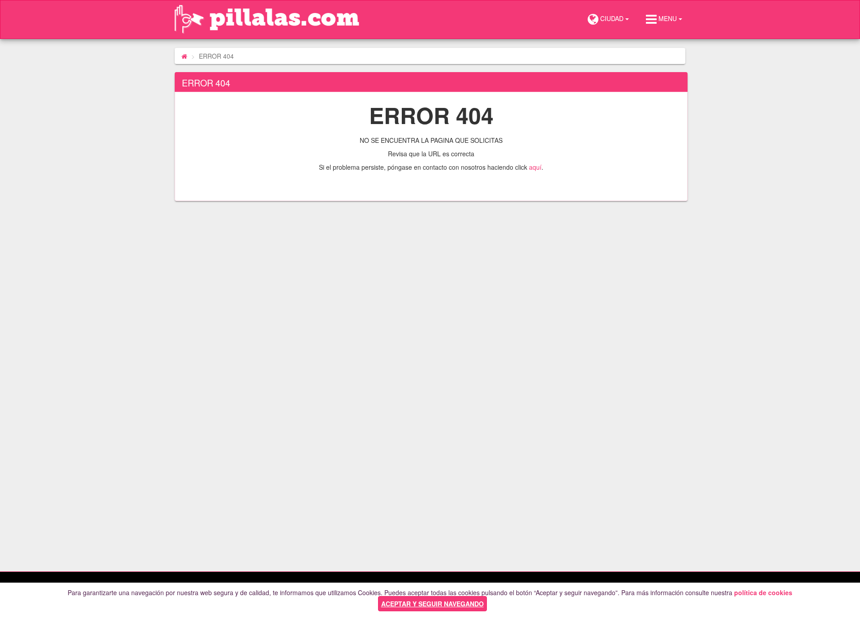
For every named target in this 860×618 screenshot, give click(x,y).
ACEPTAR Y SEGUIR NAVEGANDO (432, 603)
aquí (535, 167)
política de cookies (763, 592)
